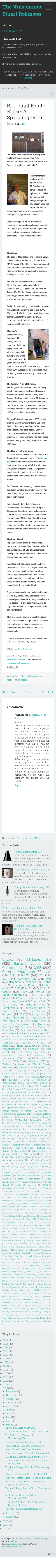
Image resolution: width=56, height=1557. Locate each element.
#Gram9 (43, 1222)
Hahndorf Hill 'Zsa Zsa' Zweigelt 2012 (25, 1445)
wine (46, 1160)
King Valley (23, 1039)
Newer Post (9, 692)
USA (39, 1138)
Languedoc (33, 1117)
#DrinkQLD (29, 1222)
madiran (30, 1321)
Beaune (33, 1194)
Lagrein (18, 1089)
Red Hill (45, 1293)
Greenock (24, 1067)
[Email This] (8, 667)
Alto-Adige (28, 1148)
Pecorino (20, 1178)
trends (48, 1321)
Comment (18, 1240)
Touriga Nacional (10, 1110)
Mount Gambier (8, 1278)
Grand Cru (14, 1256)
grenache (32, 982)
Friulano (34, 1250)
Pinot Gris (8, 1030)
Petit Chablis (35, 1290)
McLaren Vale (39, 959)
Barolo (45, 1163)
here (39, 64)
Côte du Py (33, 1244)
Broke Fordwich (44, 1126)
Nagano (34, 1281)
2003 (25, 1163)
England (22, 1247)
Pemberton (8, 1076)
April (8, 1420)
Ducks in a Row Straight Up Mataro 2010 (26, 1456)
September (11, 1402)
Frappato (6, 1172)
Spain (22, 1076)
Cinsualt (25, 1237)
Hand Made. (27, 1259)
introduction (7, 1219)
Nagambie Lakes (23, 1098)
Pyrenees (26, 1027)
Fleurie (14, 1250)
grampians (44, 1216)
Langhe (25, 1265)
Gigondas (15, 1253)
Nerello (5, 1284)
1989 (34, 1225)
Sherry (16, 1302)
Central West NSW (20, 1234)
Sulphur (17, 1213)
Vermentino (35, 1033)
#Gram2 (44, 1141)
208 (10, 1191)
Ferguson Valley (32, 1132)
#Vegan (21, 1064)
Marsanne (34, 1061)
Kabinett (45, 1262)
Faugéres (5, 1250)
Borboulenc (6, 1231)
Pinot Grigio (33, 1036)
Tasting (18, 1138)
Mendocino (6, 1274)
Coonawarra (22, 1024)
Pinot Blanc (26, 1157)
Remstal (5, 1296)
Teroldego (25, 1160)
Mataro (8, 1175)
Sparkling (39, 1017)
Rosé (24, 991)
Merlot (9, 680)
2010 (17, 988)
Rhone (33, 1296)
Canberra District (42, 1030)
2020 (19, 1036)
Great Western (9, 1135)
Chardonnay (12, 967)
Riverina (12, 1079)
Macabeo (47, 1172)
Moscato (5, 1095)
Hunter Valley (11, 1011)
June (8, 1413)
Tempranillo (10, 1008)
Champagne (40, 1129)
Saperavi (40, 1182)
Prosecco (44, 1089)
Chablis (5, 1151)
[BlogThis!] (11, 667)
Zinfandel (9, 1104)
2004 (4, 1070)
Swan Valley (7, 1305)
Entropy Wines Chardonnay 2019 (31, 887)
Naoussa (44, 1281)
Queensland (28, 1182)
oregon (18, 1219)
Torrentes (45, 1305)
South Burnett (42, 1107)
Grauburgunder (27, 1256)
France (19, 1045)
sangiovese (39, 1014)
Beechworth (34, 1114)
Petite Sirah (44, 1206)
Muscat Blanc (38, 1120)
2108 (10, 1228)
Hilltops (32, 1045)
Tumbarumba (41, 1123)
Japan (28, 1262)
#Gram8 (8, 1148)
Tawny (15, 1160)
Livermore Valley (9, 1268)
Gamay (17, 1070)
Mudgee (23, 998)
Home (28, 692)
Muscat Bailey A (9, 1281)
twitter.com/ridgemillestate (16, 659)
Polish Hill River (12, 1182)
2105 (16, 1191)
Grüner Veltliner (11, 1073)
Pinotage (47, 1178)
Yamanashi (34, 1318)
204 (47, 1225)
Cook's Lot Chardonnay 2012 (20, 1427)
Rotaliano (28, 1299)
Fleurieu (9, 1098)
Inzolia (20, 1262)
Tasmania (7, 1042)
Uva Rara (16, 1312)
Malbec (42, 1027)
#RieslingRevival (27, 1092)
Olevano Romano (9, 1287)
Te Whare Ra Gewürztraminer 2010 (23, 1508)
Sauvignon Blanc (24, 985)
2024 (34, 1064)
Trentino (28, 1110)
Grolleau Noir (14, 1259)
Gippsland (26, 1253)
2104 (4, 1228)
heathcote (26, 1058)
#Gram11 (9, 1141)
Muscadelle (14, 1206)
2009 (33, 995)
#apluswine (7, 1126)
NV (4, 1024)
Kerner (4, 1265)
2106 (39, 1104)
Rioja (31, 1107)
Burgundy (18, 1166)
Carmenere (44, 1231)
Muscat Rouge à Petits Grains (27, 1175)
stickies (40, 1321)
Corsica (29, 1240)
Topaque (34, 1305)
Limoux (46, 1265)
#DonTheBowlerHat (10, 1222)
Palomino (6, 1290)
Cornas (14, 1169)
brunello (45, 1318)
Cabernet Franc (15, 1033)
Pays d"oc (9, 1178)
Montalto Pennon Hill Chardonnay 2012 (26, 1431)
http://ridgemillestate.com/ (23, 649)
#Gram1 (47, 1138)
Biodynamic (40, 1067)
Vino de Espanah (41, 1315)
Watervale (9, 1101)
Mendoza (34, 1203)
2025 (4, 1191)
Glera (17, 1154)
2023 (19, 1061)
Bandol (24, 1194)
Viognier (7, 1014)
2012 (22, 676)
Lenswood (35, 1265)
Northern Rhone (42, 1284)
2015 (37, 967)
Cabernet (35, 1076)
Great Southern (12, 995)
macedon (43, 1110)
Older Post (47, 692)
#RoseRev (14, 676)
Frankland (24, 1250)
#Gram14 (33, 1141)
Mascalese (44, 1271)
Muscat (25, 1206)
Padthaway (43, 1287)
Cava (28, 1166)
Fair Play (17, 1132)
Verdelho (7, 1082)
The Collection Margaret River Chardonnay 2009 (21, 1437)
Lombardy (25, 1268)
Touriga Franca (20, 1308)
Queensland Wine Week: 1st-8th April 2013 (27, 1453)
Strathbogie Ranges (30, 1302)
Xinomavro (21, 1318)
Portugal (35, 1293)
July (8, 1409)
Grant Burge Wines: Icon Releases (23, 1449)
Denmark (6, 1089)
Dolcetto (21, 1117)
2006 (44, 1045)
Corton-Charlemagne (43, 1240)
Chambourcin (21, 1197)
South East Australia (21, 1123)
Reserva (15, 1296)
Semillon (40, 998)
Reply (17, 785)
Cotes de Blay (10, 1244)
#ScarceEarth (7, 1188)
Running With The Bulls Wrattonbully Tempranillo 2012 (25, 1503)
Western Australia (34, 1095)
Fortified (44, 1169)
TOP (52, 1554)
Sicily (31, 1070)
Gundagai (45, 1200)
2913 (17, 1228)
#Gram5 (26, 1144)
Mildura (17, 1274)
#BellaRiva (44, 1219)
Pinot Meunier (18, 1107)
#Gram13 (21, 1141)
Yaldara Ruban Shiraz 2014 (28, 851)
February (11, 1513)
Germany (6, 1154)
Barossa (6, 1061)
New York (15, 1284)
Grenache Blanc (32, 1200)
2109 (23, 1191)
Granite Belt (37, 676)
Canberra (9, 1129)
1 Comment (22, 680)
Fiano (43, 1070)
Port (26, 1293)
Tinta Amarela (29, 1213)
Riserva (18, 1299)
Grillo (29, 1172)
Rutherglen (43, 1135)
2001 (47, 1188)
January (10, 1516)
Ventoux (26, 1312)
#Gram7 (47, 1144)
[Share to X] (14, 667)
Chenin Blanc (20, 1151)
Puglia (34, 1210)
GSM (46, 1132)
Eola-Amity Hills (35, 1247)
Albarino (30, 1191)
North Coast (28, 1284)
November (11, 1395)
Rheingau (44, 1210)
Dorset (4, 1247)
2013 (27, 975)
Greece (38, 1256)
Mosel (4, 1206)
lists (22, 1321)
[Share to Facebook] (17, 667)
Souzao (5, 1160)
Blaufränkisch (43, 1148)
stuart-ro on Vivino (12, 30)
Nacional (23, 1281)
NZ (22, 1135)
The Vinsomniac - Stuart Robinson (24, 10)
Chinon (16, 1237)
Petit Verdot (25, 1051)
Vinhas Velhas (24, 1315)
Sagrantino (7, 1138)
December (11, 1391)
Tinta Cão (29, 1138)
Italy (43, 1051)
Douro (13, 1247)
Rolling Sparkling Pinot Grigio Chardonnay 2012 (21, 1497)
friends (5, 1321)
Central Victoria (24, 1129)
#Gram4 (16, 1144)
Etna (47, 1247)
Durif (49, 1095)
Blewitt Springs (45, 1194)
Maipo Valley (17, 1271)
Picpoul (30, 1135)
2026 (5, 1340)
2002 (16, 1163)
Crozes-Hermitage (29, 1169)
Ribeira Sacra (7, 1299)
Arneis (21, 1101)
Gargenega (18, 1172)
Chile (4, 1169)
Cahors (8, 1197)
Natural (34, 1206)
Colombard (6, 1240)
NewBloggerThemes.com (12, 1546)
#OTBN (45, 1185)
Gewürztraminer (11, 1048)
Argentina (14, 1194)
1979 (27, 1225)
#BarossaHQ (31, 1219)
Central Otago (34, 1101)
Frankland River (35, 1020)
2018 (48, 978)
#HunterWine (8, 1092)
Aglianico (20, 1126)
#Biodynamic (8, 1114)
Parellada (47, 1175)
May (8, 1417)
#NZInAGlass (7, 1225)
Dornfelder (45, 1244)
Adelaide (29, 1086)
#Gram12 (6, 1163)
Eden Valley (37, 1011)
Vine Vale (31, 1185)
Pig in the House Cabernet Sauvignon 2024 (28, 927)
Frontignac (45, 1250)
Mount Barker (8, 1120)
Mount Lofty (23, 1120)
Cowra (47, 1076)
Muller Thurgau (25, 1278)
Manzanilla (31, 1271)
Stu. (23, 123)
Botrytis (31, 1126)
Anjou (46, 1228)
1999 (41, 1225)
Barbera (6, 1045)
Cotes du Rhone (40, 1151)
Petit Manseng (34, 1178)
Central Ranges (38, 1082)
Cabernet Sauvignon (18, 971)
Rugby (37, 1299)
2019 (42, 988)
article (28, 676)
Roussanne (41, 1039)
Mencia (45, 1117)
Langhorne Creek (13, 1001)
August (9, 1406)
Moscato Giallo (29, 1274)
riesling (14, 982)
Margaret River (36, 1004)
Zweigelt (33, 1216)
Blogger (28, 77)
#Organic (33, 1048)
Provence (23, 1210)
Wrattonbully (10, 1020)
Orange (7, 991)
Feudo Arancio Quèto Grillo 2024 (31, 869)
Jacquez (14, 1203)
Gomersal (36, 1253)
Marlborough (9, 1058)
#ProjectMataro (35, 1008)
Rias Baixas (44, 1296)
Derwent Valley (8, 1200)
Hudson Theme (17, 1544)
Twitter (5, 1216)
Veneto (18, 1185)
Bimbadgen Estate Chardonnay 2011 (24, 1441)
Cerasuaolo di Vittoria (40, 1234)
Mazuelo (24, 1203)
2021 (49, 1033)
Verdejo (46, 1312)
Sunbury (45, 1302)
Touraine (5, 1308)
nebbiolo (39, 1055)
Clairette (35, 1237)
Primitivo (47, 1101)
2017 (5, 978)
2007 (43, 1042)
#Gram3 (5, 1144)
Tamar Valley (21, 1305)
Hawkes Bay (30, 1154)
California (47, 1114)
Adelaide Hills (27, 978)
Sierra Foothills (41, 1157)
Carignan (41, 1079)
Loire (37, 1172)
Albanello (25, 1228)
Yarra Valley (10, 1004)
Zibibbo (24, 1216)
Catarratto (6, 1234)
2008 (22, 1014)
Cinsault (43, 1086)
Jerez (36, 1262)
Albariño (35, 1163)
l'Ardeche (14, 1321)
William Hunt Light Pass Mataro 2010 (21, 908)
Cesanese (6, 1237)
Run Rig (46, 1299)
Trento (32, 1308)
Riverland (18, 1095)
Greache (20, 1200)
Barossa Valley (27, 963)
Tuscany (5, 1312)
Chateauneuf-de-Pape (39, 1197)
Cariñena (32, 1231)
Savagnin (6, 1213)
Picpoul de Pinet (9, 1210)
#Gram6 (37, 1144)
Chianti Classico (41, 1166)
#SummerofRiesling (25, 1104)
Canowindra (20, 1231)
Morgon (45, 1203)
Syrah (23, 1030)
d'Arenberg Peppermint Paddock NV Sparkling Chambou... (24, 1483)
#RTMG (19, 1225)
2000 (18, 1148)
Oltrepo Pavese (28, 1287)
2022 (9, 1036)
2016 (48, 972)
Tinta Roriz (43, 1213)
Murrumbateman (42, 1278)
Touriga (37, 1160)
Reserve (25, 1296)
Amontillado (36, 1228)
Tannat (38, 1098)
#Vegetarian (36, 1188)
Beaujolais (21, 1114)
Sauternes (6, 1302)
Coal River (9, 1117)
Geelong (5, 1253)
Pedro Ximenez (20, 1290)
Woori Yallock (8, 1318)
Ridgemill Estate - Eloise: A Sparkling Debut (28, 1477)
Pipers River (16, 1293)
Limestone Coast (13, 1055)
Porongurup (31, 1089)
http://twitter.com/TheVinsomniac (18, 663)
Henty (4, 1203)
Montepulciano (10, 1085)
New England (37, 1073)
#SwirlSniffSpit (22, 1188)
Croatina (22, 1244)
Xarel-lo (15, 1216)
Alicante (40, 1191)
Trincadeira (44, 1308)
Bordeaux (6, 1166)
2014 (13, 975)
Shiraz (7, 959)
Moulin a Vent (43, 1274)
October (10, 1398)
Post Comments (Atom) (28, 838)
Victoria (47, 1098)
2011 (30, 988)
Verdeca (36, 1312)
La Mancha (15, 1265)
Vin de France (8, 1315)
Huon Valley (41, 1259)
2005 (26, 1079)
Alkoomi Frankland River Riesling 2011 (26, 1474)
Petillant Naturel (9, 1157)
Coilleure (45, 1237)
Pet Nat (44, 1154)
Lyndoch (36, 1268)
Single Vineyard (13, 1017)
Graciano (43, 1092)
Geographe (27, 1042)
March (9, 1424)
